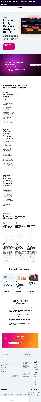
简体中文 (35, 382)
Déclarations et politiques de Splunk (5, 365)
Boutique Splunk (14, 371)
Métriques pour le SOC (26, 360)
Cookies (20, 394)
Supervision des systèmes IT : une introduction (26, 366)
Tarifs (13, 358)
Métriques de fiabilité (26, 369)
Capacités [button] (23, 10)
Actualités (2, 360)
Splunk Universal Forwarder (27, 356)
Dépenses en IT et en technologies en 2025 (26, 374)
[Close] (28, 397)
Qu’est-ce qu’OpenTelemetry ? (26, 358)
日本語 (35, 378)
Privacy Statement (4, 400)
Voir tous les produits (15, 360)
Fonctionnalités (17, 10)
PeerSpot (35, 367)
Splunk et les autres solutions (4, 358)
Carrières (2, 356)
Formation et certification (16, 369)
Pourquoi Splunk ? (4, 371)
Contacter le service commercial (36, 355)
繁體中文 (35, 384)
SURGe (2, 369)
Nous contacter (36, 358)
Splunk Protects (3, 367)
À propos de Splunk (4, 354)
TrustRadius (36, 369)
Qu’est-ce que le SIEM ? (27, 354)
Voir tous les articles (26, 376)
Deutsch (35, 376)
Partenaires (3, 362)
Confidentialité (10, 394)
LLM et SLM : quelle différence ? (26, 371)
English (35, 374)
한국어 (35, 380)
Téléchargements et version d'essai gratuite (16, 354)
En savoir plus (3, 4)
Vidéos (13, 373)
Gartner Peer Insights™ (36, 365)
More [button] (28, 10)
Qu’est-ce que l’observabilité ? (25, 363)
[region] (14, 399)
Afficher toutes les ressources (15, 376)
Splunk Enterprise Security (7, 10)
